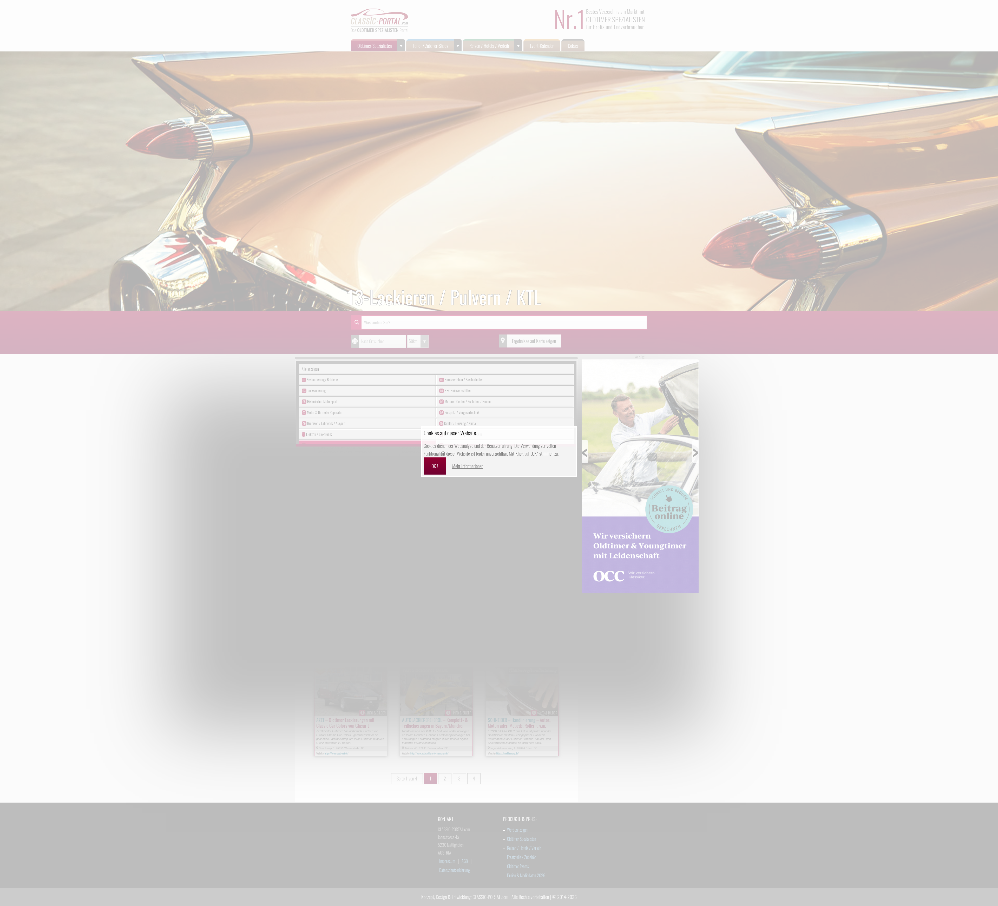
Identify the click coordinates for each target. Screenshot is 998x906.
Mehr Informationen (467, 466)
